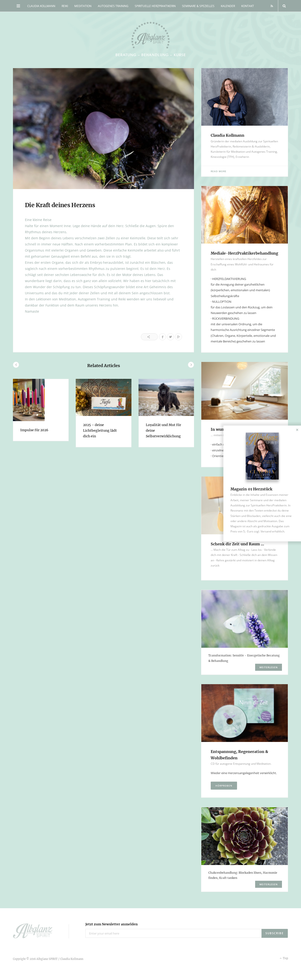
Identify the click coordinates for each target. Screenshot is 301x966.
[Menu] (18, 6)
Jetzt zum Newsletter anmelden (111, 924)
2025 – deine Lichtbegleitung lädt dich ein (100, 430)
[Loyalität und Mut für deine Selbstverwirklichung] (166, 397)
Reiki (65, 6)
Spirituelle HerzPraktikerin (155, 6)
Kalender (228, 6)
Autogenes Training (113, 6)
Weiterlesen (268, 667)
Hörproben (223, 785)
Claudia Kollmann (41, 6)
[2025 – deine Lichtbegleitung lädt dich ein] (103, 397)
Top (285, 958)
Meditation (82, 6)
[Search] (283, 6)
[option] (41, 410)
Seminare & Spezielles (198, 6)
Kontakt (247, 6)
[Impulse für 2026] (41, 400)
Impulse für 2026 (34, 430)
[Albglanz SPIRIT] (150, 39)
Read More (218, 171)
